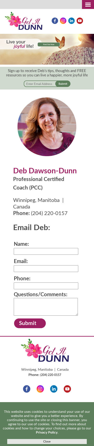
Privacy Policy (46, 432)
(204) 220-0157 (49, 213)
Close (46, 441)
